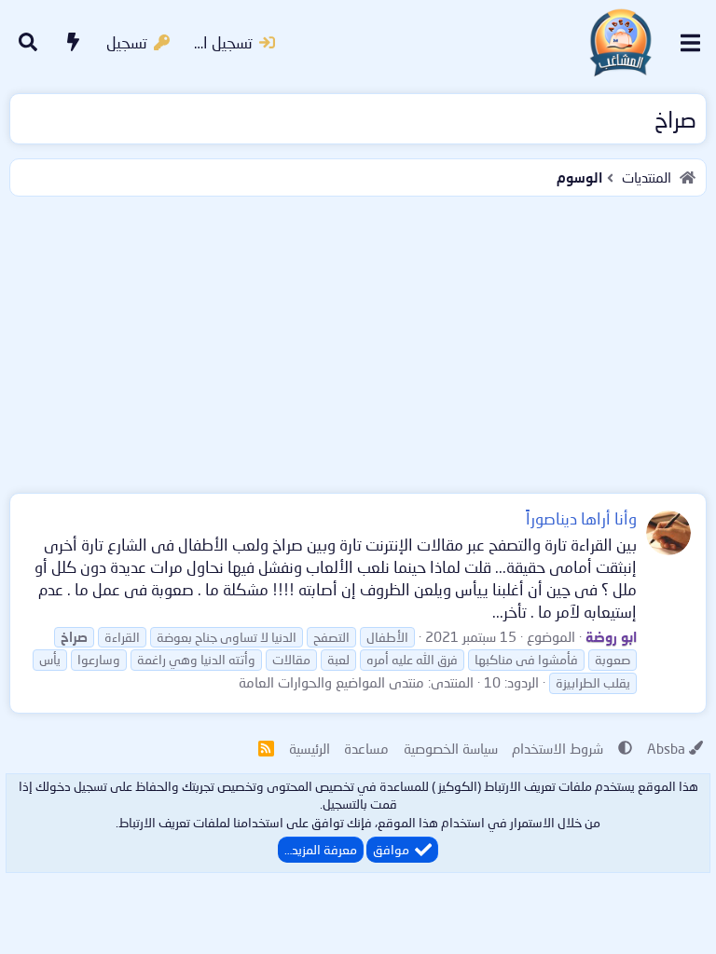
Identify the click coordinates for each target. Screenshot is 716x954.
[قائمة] (690, 42)
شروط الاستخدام (557, 748)
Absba (666, 748)
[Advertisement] (358, 341)
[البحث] (28, 42)
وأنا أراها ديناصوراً (581, 518)
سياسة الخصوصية (451, 748)
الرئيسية (309, 748)
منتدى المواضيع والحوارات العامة (331, 682)
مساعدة (366, 748)
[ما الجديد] (73, 42)
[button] (625, 748)
